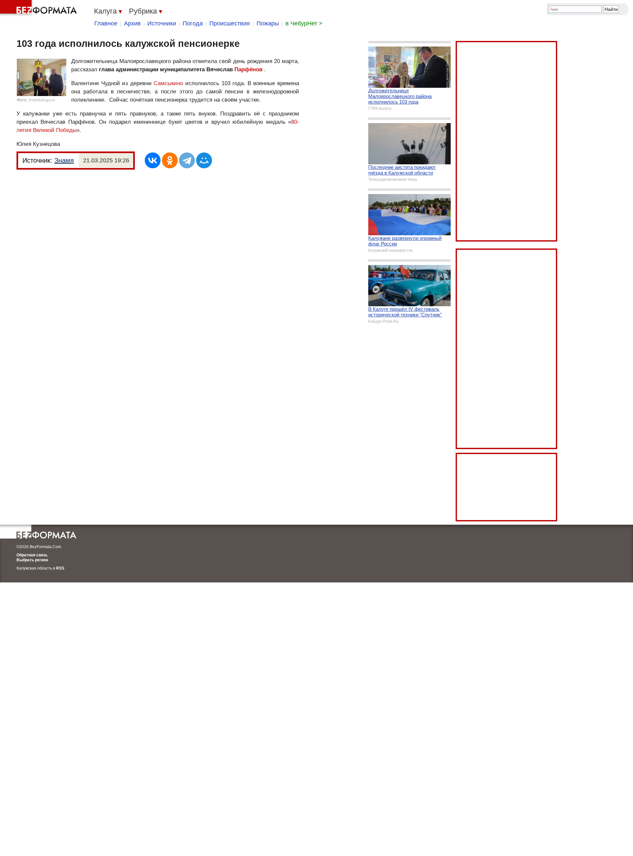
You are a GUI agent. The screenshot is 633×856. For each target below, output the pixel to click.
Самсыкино (168, 83)
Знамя (64, 160)
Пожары (267, 23)
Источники (161, 23)
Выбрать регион (32, 560)
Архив (132, 23)
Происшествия (229, 23)
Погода (193, 23)
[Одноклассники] (170, 160)
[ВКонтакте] (153, 160)
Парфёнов (248, 69)
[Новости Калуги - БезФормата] (39, 8)
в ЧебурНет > (304, 23)
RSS (60, 568)
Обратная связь (31, 555)
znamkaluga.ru (41, 100)
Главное (105, 23)
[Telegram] (187, 160)
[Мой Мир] (204, 160)
